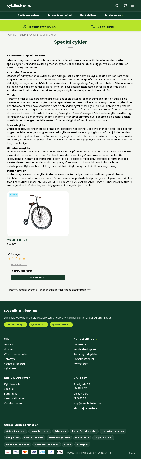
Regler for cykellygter (84, 431)
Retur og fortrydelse (86, 354)
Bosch (67, 444)
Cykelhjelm (60, 431)
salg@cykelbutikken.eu (87, 403)
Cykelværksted (13, 384)
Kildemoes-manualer (47, 444)
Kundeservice (112, 15)
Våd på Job (12, 437)
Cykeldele (10, 368)
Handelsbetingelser (85, 349)
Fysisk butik (38, 324)
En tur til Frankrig (33, 437)
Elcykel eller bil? (103, 437)
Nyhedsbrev (81, 364)
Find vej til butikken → (88, 408)
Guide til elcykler (15, 431)
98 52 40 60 (81, 393)
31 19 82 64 (80, 398)
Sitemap (133, 453)
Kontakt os (80, 344)
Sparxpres (82, 444)
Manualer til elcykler (17, 444)
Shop (8, 338)
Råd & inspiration (28, 15)
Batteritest (10, 393)
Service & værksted (59, 15)
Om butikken (88, 15)
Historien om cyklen (113, 431)
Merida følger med (59, 437)
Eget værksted (61, 324)
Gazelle (8, 344)
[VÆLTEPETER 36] (38, 212)
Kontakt (80, 378)
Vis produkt (38, 277)
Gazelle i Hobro (13, 403)
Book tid (9, 389)
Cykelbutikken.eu (20, 311)
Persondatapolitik (84, 359)
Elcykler (8, 349)
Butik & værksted (17, 378)
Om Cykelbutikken (15, 398)
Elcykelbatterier (39, 431)
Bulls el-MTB (82, 437)
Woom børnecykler (15, 354)
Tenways (9, 359)
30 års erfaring (15, 324)
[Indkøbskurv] (125, 6)
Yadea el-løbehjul (14, 364)
